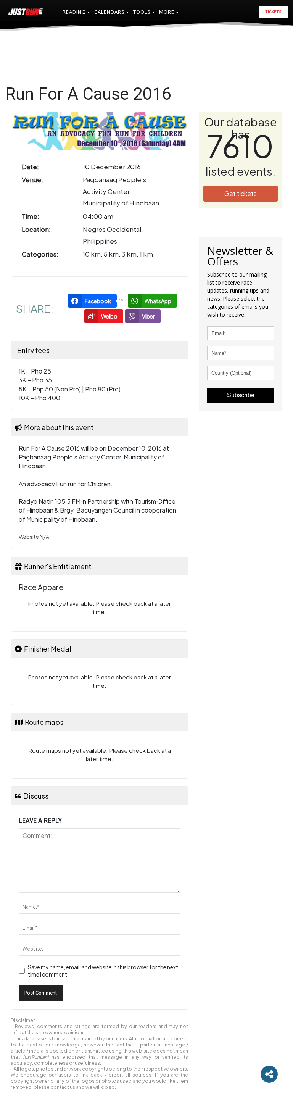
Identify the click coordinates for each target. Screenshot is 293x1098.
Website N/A (34, 537)
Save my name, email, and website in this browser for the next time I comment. (103, 971)
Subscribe (240, 395)
